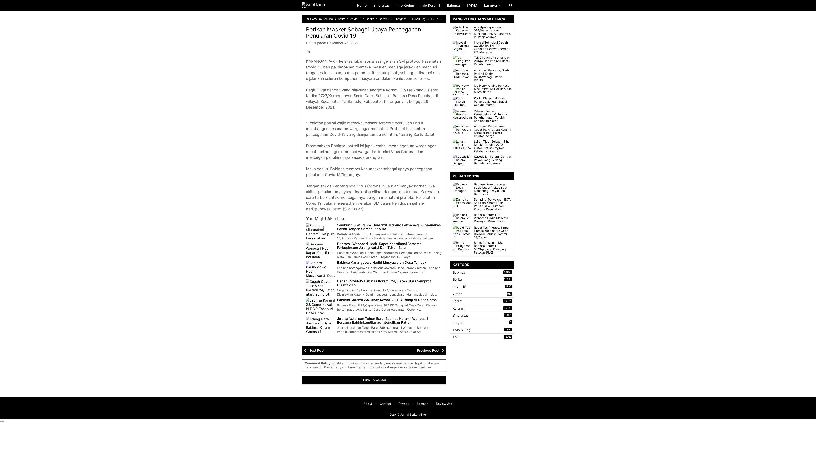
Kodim (458, 301)
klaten (457, 294)
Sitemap (422, 403)
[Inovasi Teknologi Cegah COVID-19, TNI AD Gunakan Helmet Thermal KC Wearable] (462, 46)
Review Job (444, 403)
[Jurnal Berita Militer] (319, 5)
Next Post (316, 350)
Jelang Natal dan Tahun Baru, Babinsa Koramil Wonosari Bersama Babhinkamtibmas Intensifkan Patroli (382, 320)
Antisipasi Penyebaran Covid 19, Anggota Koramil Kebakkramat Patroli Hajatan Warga (492, 131)
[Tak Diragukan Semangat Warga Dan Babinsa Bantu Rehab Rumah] (462, 61)
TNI (455, 337)
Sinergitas (381, 5)
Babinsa (453, 5)
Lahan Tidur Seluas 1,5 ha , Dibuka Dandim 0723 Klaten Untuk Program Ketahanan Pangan (492, 146)
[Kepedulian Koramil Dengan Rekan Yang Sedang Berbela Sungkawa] (462, 160)
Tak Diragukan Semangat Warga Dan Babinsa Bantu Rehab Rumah (492, 61)
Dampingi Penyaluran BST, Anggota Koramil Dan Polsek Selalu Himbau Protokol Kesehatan (492, 204)
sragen (458, 322)
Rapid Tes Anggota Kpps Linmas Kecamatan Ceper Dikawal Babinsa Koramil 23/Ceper (491, 232)
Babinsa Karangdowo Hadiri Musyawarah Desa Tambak (381, 263)
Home (362, 5)
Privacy (404, 403)
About (367, 403)
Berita (457, 279)
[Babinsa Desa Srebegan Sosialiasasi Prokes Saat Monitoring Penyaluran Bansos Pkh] (463, 188)
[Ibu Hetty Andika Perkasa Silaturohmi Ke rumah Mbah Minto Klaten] (462, 89)
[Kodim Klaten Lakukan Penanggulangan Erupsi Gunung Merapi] (462, 102)
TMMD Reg (461, 330)
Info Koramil (430, 5)
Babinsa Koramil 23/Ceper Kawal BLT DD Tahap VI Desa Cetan (387, 300)
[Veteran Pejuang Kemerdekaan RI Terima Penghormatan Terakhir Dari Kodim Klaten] (462, 114)
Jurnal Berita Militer (413, 414)
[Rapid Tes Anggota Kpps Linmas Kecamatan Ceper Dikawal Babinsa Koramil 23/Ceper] (463, 231)
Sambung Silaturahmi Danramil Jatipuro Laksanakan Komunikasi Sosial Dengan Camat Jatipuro (389, 227)
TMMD (472, 5)
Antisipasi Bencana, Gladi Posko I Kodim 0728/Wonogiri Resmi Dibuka (491, 75)
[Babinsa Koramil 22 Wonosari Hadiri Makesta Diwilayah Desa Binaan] (463, 218)
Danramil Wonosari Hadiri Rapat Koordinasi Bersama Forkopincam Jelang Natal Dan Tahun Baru (379, 245)
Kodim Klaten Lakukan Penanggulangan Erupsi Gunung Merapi (490, 101)
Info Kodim (405, 5)
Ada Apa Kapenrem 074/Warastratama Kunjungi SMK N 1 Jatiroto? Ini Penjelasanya (492, 32)
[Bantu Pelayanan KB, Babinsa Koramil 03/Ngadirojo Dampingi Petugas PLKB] (463, 246)
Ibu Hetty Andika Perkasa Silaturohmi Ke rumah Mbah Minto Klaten (493, 89)
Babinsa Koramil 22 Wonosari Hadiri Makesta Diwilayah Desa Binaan (491, 218)
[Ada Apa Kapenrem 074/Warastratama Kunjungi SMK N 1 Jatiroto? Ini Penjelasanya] (462, 31)
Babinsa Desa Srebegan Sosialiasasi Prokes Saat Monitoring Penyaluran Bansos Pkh (490, 189)
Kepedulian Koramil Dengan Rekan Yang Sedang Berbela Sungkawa (493, 160)
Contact (385, 403)
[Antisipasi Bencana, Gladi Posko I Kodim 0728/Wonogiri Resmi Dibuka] (462, 74)
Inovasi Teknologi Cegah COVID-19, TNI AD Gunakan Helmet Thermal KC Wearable (491, 47)
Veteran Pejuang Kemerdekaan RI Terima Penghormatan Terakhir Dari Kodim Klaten (490, 116)
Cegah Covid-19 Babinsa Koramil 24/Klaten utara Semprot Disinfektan (384, 283)
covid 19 (459, 287)
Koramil (459, 308)
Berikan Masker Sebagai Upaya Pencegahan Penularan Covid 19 (363, 32)
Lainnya (490, 5)
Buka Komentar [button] (374, 380)
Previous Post (428, 350)
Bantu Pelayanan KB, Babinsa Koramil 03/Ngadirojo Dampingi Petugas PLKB (490, 247)
